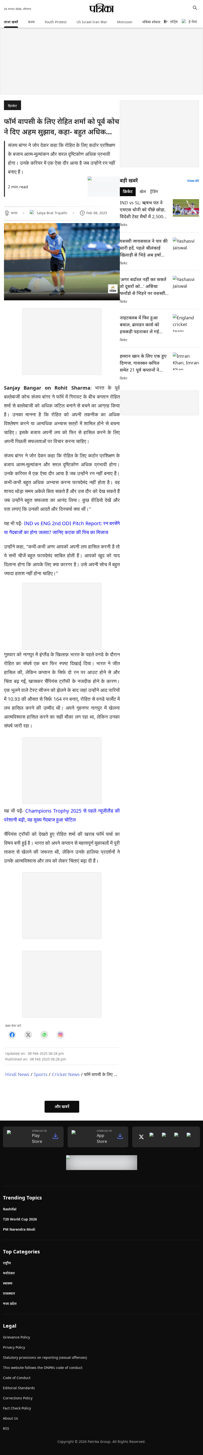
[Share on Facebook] (12, 1035)
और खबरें (61, 1106)
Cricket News (66, 1074)
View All (193, 181)
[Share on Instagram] (60, 1035)
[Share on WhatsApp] (44, 1035)
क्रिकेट (12, 105)
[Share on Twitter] (28, 1035)
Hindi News (17, 1074)
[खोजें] (195, 8)
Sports (41, 1074)
